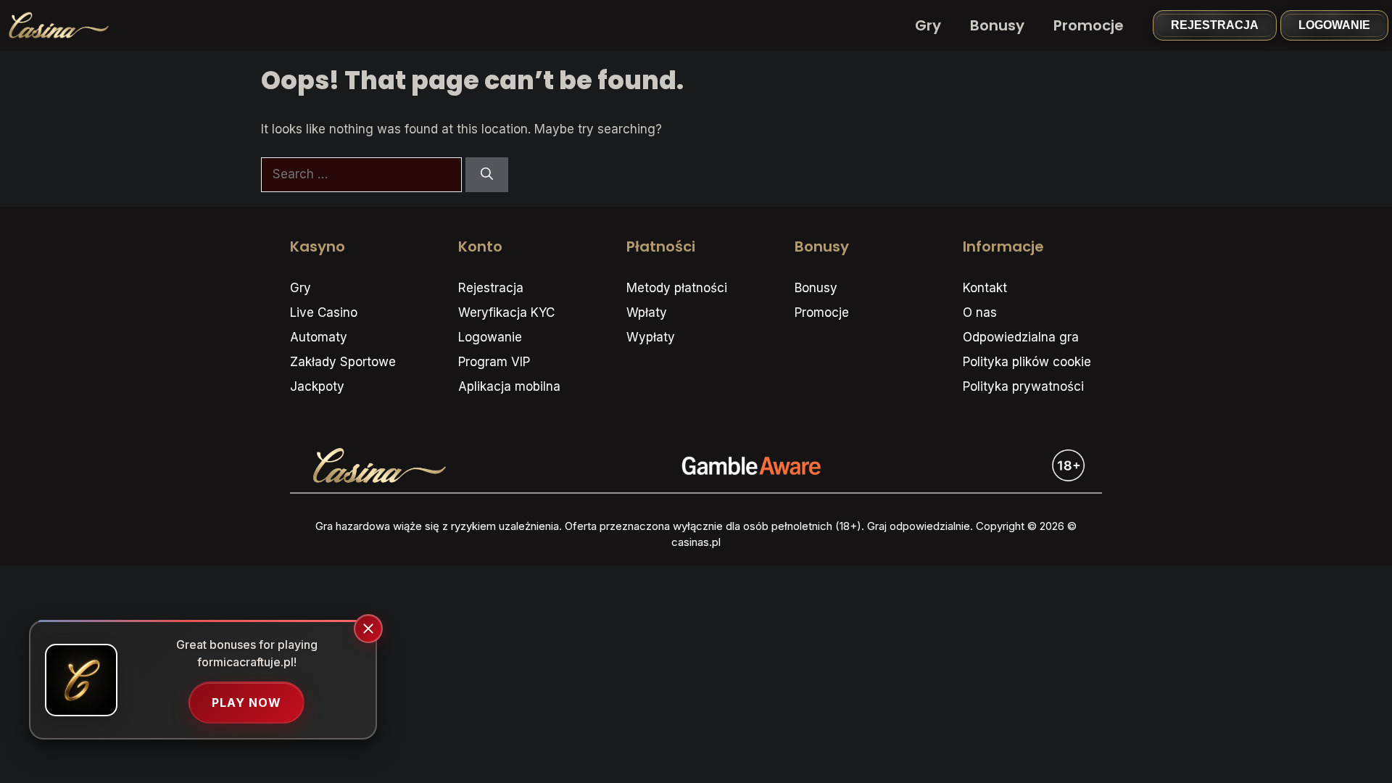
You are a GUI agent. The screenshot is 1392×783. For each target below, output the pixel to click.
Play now (246, 702)
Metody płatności (676, 288)
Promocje (1088, 25)
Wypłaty (650, 337)
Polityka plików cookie (1027, 362)
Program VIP (494, 362)
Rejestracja (1215, 25)
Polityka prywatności (1023, 386)
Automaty (318, 337)
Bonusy (997, 25)
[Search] (486, 174)
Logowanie (1334, 25)
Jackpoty (317, 386)
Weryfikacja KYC (506, 312)
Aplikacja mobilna (509, 386)
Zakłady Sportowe (343, 362)
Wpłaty (646, 312)
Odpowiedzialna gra (1021, 337)
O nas (980, 312)
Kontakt (985, 288)
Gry (928, 25)
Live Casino (323, 312)
